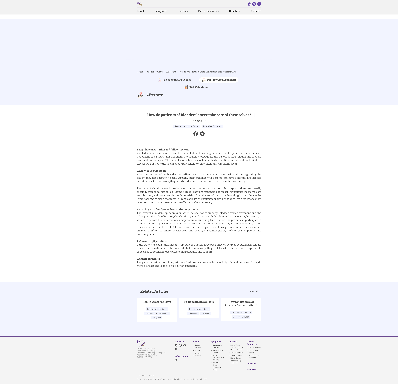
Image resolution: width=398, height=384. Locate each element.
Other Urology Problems (236, 362)
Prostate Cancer (237, 353)
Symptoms (161, 11)
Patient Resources (208, 11)
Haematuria (217, 345)
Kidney (197, 345)
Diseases (183, 11)
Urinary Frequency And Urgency (218, 357)
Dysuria (215, 370)
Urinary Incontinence (217, 366)
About (140, 11)
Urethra (198, 348)
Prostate (198, 356)
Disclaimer (141, 376)
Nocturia (216, 362)
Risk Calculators (255, 348)
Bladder (198, 350)
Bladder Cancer (236, 355)
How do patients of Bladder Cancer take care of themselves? (208, 72)
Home (140, 72)
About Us (256, 11)
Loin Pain (216, 348)
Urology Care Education (254, 356)
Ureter (197, 353)
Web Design (196, 379)
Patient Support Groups (254, 351)
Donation (234, 11)
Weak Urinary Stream (218, 352)
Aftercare (171, 72)
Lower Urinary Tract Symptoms (237, 346)
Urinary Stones (236, 350)
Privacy (151, 376)
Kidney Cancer (236, 358)
